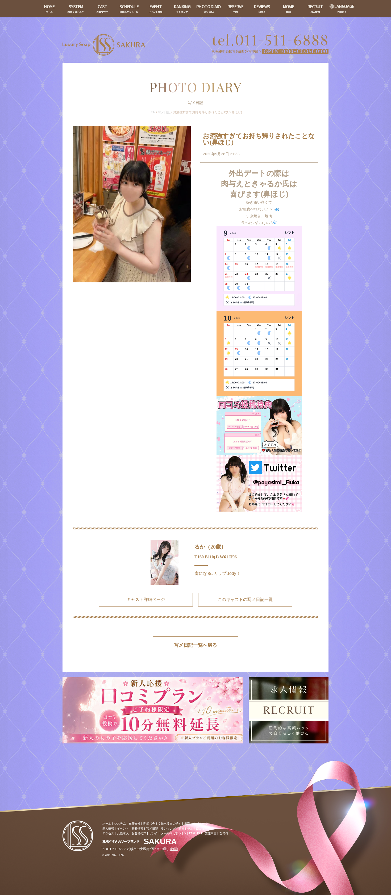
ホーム (106, 823)
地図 (174, 849)
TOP (152, 112)
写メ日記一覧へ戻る (195, 645)
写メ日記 (164, 112)
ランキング (168, 828)
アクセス (108, 833)
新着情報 (137, 828)
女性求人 (123, 833)
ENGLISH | (196, 833)
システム (120, 823)
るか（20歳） (210, 547)
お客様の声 (139, 833)
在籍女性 (134, 823)
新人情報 (108, 828)
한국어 (223, 833)
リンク (153, 833)
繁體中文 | (211, 833)
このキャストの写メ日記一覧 (245, 599)
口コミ (200, 828)
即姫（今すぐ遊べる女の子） (162, 823)
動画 (181, 828)
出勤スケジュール (196, 823)
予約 (190, 828)
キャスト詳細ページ (146, 599)
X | (186, 833)
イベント (123, 828)
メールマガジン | (172, 833)
